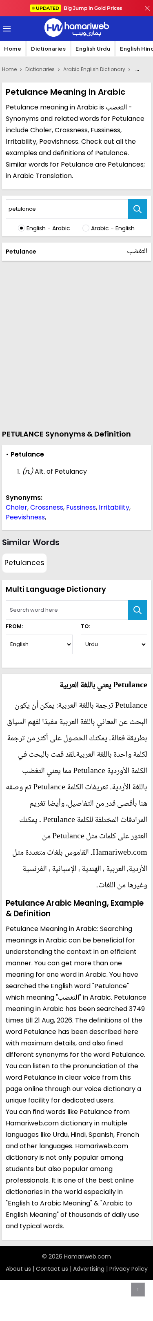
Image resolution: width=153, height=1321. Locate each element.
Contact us (52, 1269)
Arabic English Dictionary (94, 69)
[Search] (137, 209)
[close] (147, 8)
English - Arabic (48, 228)
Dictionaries (48, 48)
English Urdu (92, 48)
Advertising (88, 1269)
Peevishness (25, 517)
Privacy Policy (128, 1269)
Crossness (46, 507)
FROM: (14, 626)
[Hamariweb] (76, 28)
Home (12, 48)
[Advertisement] (76, 344)
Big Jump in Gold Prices (79, 8)
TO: (85, 626)
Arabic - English (113, 228)
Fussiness (81, 507)
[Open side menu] (5, 29)
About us (18, 1269)
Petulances (24, 563)
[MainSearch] (137, 610)
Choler (16, 507)
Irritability (114, 507)
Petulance (21, 251)
